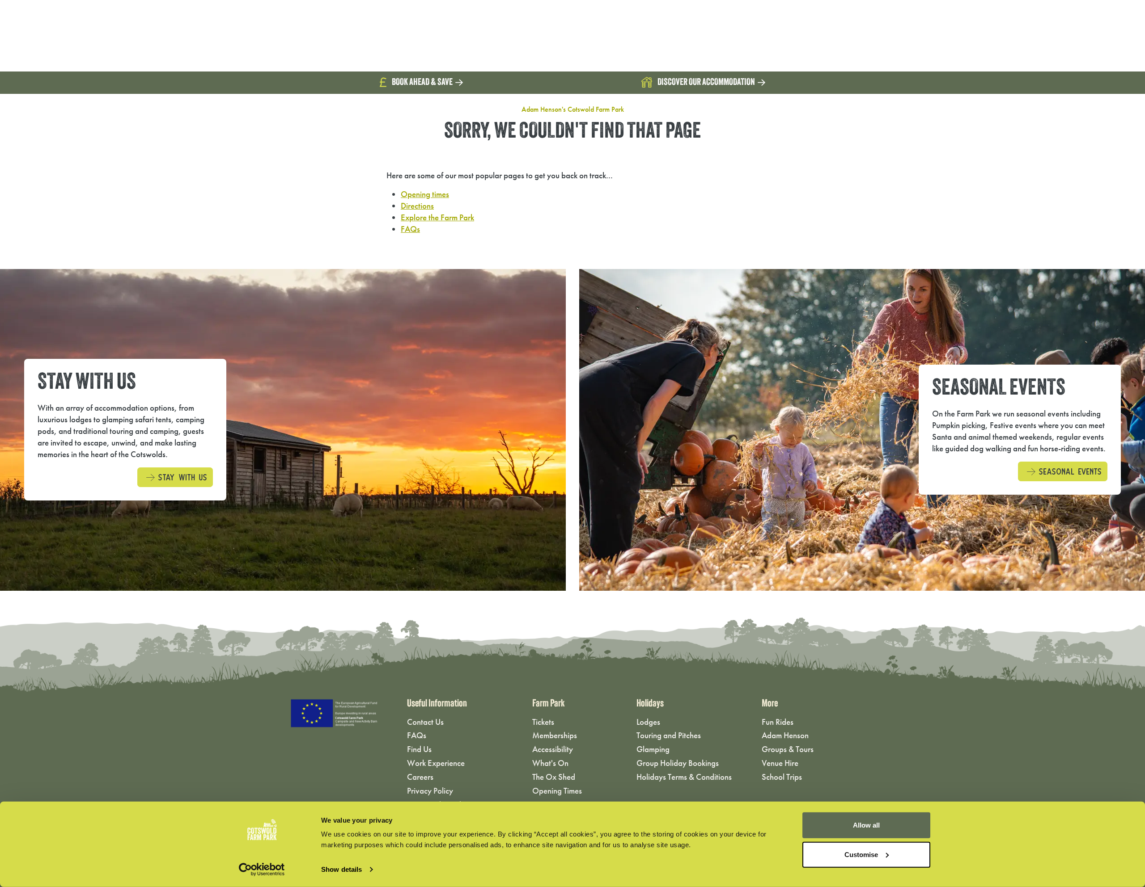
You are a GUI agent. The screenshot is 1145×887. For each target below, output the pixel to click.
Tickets (543, 721)
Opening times (425, 194)
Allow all (866, 825)
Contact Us (425, 721)
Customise (861, 854)
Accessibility (552, 749)
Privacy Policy (430, 790)
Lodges (648, 721)
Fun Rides (777, 721)
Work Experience (436, 763)
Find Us (419, 749)
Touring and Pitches (668, 735)
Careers (420, 776)
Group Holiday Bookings (677, 763)
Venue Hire (780, 763)
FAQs (410, 229)
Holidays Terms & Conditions (684, 776)
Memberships (554, 735)
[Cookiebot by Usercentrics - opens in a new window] (262, 869)
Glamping (653, 749)
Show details (341, 869)
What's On (550, 763)
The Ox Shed (553, 776)
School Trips (782, 776)
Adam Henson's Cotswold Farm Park (573, 109)
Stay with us (180, 476)
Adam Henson (785, 735)
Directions (417, 205)
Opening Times (557, 790)
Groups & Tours (788, 749)
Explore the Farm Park (437, 217)
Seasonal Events (1068, 470)
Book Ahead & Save (422, 82)
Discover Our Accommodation (706, 82)
